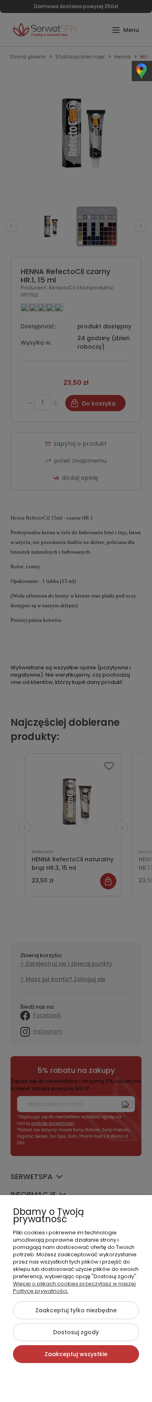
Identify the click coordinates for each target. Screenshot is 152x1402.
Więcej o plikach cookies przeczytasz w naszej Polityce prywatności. (74, 1287)
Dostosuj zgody (76, 1332)
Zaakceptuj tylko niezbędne (76, 1310)
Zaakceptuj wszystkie (76, 1354)
